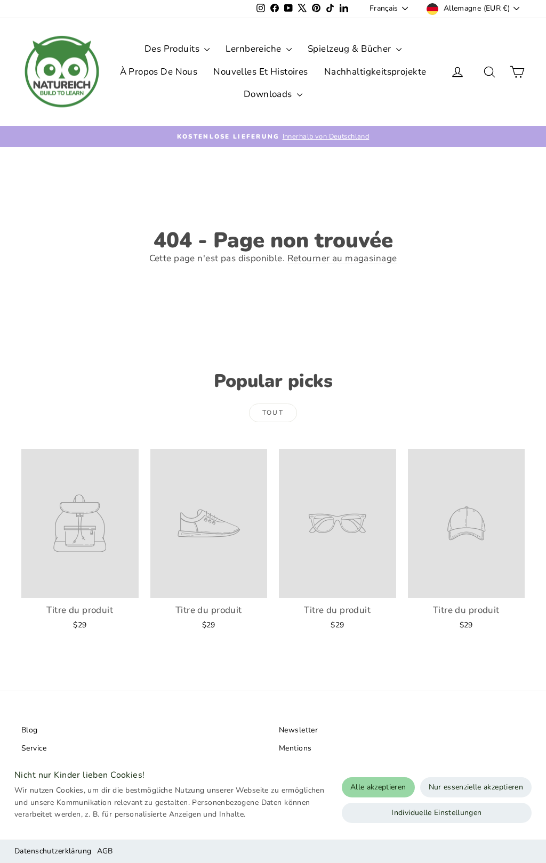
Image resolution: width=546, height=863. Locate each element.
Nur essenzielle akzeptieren (476, 787)
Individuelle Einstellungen (436, 813)
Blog (29, 730)
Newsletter (298, 730)
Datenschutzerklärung (53, 851)
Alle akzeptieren (378, 787)
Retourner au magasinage (342, 258)
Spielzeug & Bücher (351, 49)
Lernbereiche (255, 49)
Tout (273, 412)
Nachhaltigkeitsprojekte (375, 72)
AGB (105, 851)
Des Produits (173, 49)
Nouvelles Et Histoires (260, 72)
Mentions (295, 748)
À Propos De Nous (159, 72)
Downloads (269, 94)
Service (33, 748)
